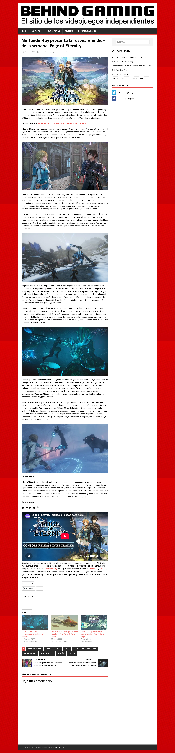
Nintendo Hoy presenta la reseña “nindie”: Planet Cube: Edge (92, 634)
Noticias (36, 31)
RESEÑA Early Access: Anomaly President (129, 57)
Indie (67, 648)
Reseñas (69, 31)
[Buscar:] (132, 42)
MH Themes (59, 747)
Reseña (61, 653)
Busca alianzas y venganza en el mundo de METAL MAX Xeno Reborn (64, 634)
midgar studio (29, 653)
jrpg (76, 648)
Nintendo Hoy (51, 569)
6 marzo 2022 (30, 52)
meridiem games (89, 648)
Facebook (93, 569)
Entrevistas (54, 31)
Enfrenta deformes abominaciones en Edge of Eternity (63, 123)
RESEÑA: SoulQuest (120, 74)
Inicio (23, 31)
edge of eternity (53, 648)
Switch (72, 653)
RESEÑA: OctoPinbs (120, 70)
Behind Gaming (45, 52)
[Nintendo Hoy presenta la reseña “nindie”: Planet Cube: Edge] (94, 622)
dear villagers (34, 648)
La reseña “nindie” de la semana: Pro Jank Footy (131, 65)
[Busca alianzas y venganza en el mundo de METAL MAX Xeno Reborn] (64, 622)
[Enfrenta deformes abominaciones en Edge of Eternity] (35, 622)
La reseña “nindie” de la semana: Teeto (128, 78)
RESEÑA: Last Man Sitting (122, 61)
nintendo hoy (47, 653)
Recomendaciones (87, 31)
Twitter (102, 569)
